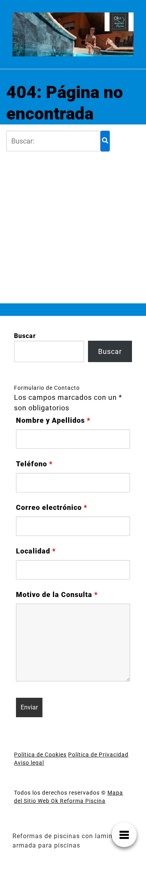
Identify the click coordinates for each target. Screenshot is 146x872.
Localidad (36, 551)
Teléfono (34, 464)
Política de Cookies (40, 754)
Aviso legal (29, 763)
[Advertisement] (73, 224)
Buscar (25, 336)
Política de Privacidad (98, 754)
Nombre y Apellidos (53, 420)
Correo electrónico (51, 507)
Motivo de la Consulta (57, 595)
